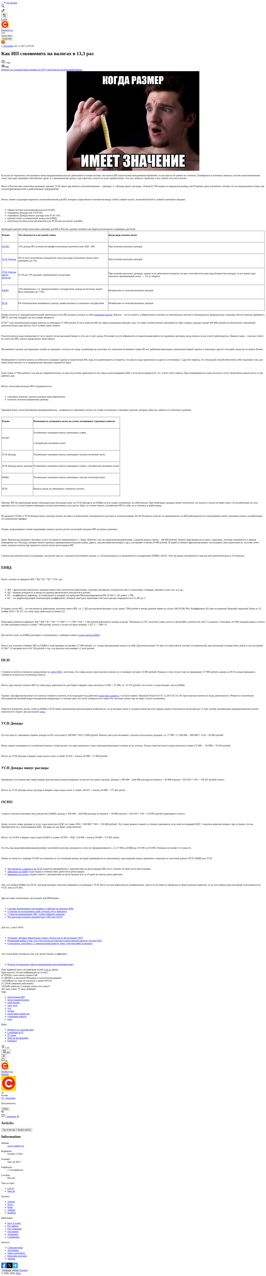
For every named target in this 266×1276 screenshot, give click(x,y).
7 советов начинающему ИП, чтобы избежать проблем (36, 914)
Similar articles (24, 1130)
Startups (11, 1258)
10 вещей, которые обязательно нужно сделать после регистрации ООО (45, 938)
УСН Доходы (9, 259)
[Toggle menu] (2, 3)
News (10, 1204)
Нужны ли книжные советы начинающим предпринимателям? (40, 964)
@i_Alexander (8, 1098)
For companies (14, 1228)
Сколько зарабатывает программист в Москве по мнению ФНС (40, 908)
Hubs (10, 1207)
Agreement (12, 1234)
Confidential (13, 1237)
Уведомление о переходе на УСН (24, 869)
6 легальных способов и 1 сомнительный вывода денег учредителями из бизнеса (50, 943)
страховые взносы (102, 314)
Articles (11, 1201)
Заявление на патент (18, 874)
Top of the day (8, 1130)
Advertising (13, 1250)
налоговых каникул (109, 695)
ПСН (4, 303)
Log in (47, 969)
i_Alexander (7, 46)
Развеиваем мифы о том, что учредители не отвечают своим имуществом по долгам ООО (54, 940)
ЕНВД (5, 290)
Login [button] (4, 19)
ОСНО (5, 246)
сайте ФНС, (56, 672)
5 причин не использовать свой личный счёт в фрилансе (37, 911)
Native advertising (16, 1253)
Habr (18, 1273)
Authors (11, 1210)
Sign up (11, 1191)
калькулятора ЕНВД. (89, 635)
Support (24, 1270)
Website (5, 1074)
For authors (12, 1226)
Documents (12, 1231)
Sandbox (11, 1212)
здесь (42, 711)
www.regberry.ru (15, 1146)
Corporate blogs (15, 1247)
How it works (14, 1223)
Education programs (17, 1256)
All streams (11, 3)
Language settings (10, 1270)
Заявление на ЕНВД (17, 871)
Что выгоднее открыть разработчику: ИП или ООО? (35, 917)
